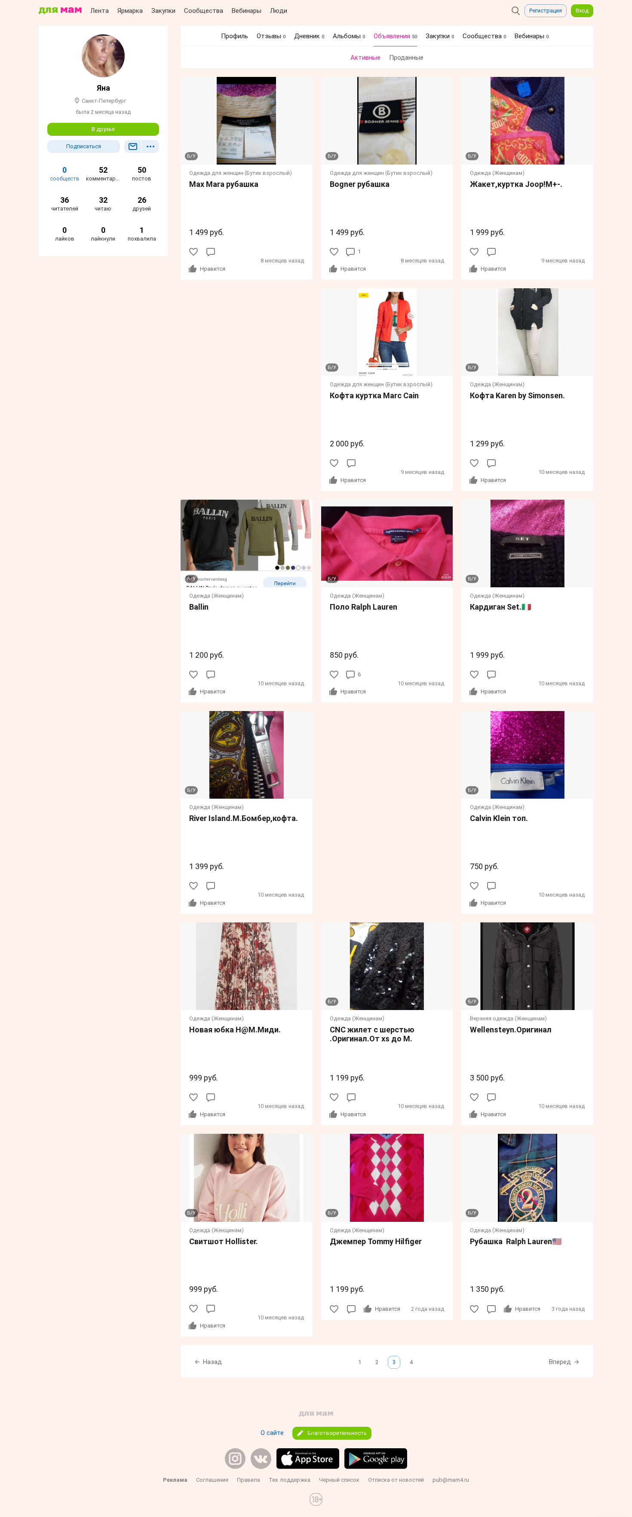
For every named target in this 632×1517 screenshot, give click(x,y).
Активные (365, 57)
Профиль (234, 36)
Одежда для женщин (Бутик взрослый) (240, 173)
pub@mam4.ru (451, 1480)
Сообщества (203, 11)
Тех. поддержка (289, 1480)
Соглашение (212, 1480)
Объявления (395, 36)
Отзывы (271, 36)
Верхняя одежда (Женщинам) (508, 1018)
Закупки (163, 11)
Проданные (406, 57)
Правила (248, 1480)
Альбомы (349, 36)
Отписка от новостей (396, 1480)
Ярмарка (130, 11)
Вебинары (246, 11)
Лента (99, 11)
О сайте (272, 1433)
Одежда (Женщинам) (497, 173)
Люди (278, 11)
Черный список (339, 1480)
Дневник (309, 36)
